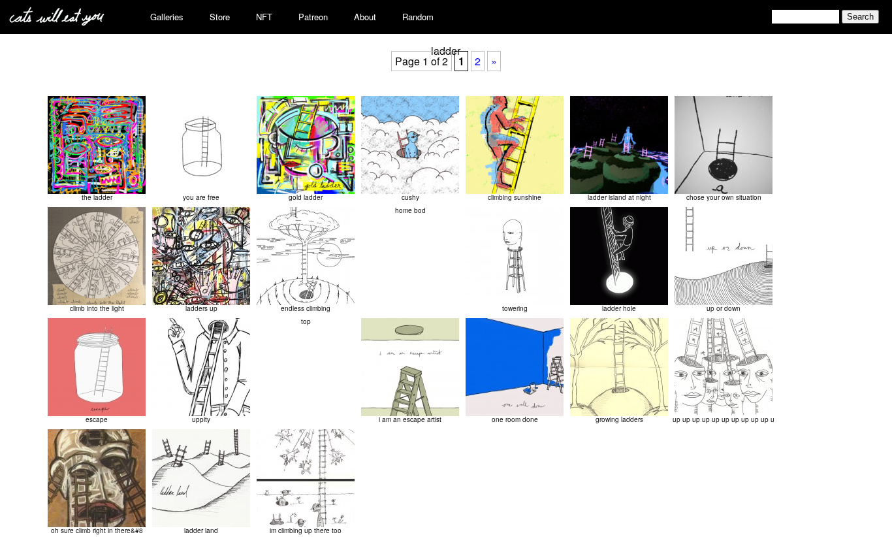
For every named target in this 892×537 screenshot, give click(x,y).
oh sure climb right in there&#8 (97, 530)
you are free (201, 197)
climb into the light (97, 308)
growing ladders (619, 419)
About (365, 16)
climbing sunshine (514, 197)
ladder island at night (619, 197)
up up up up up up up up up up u (723, 419)
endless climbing (305, 308)
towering (515, 308)
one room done (515, 419)
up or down (724, 308)
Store (220, 16)
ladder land (201, 530)
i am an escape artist (410, 419)
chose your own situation (723, 197)
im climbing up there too (306, 530)
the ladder (97, 197)
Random (418, 16)
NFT (264, 16)
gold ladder (306, 197)
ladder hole (619, 308)
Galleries (166, 16)
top (306, 321)
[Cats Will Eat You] (57, 21)
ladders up (201, 308)
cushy (410, 197)
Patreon (313, 16)
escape (97, 419)
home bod (410, 210)
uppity (201, 419)
